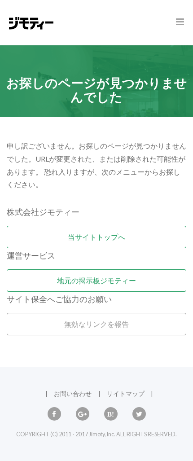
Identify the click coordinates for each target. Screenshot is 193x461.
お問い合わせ (73, 393)
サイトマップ (126, 393)
